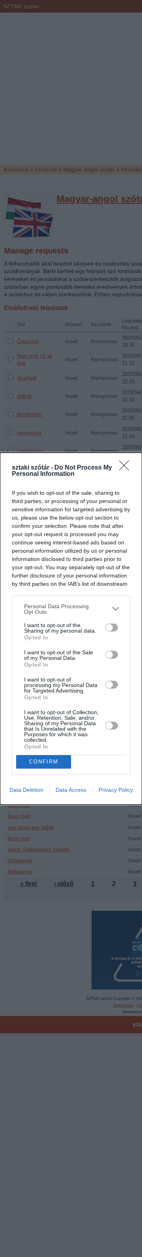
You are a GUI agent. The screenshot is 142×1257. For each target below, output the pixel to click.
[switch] (111, 627)
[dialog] (71, 629)
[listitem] (71, 609)
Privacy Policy (116, 790)
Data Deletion (26, 790)
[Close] (126, 467)
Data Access (71, 790)
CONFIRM (43, 762)
